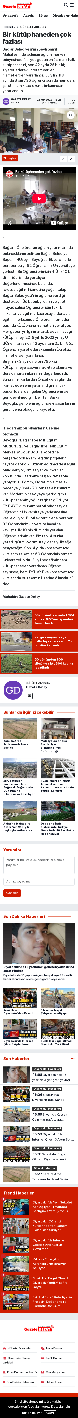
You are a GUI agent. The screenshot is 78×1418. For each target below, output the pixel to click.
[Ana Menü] (72, 5)
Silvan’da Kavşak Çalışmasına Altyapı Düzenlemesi (49, 1117)
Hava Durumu (54, 1348)
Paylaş (12, 158)
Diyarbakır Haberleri (47, 1069)
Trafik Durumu (54, 1358)
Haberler (9, 27)
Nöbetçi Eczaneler (20, 1348)
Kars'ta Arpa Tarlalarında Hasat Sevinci (16, 744)
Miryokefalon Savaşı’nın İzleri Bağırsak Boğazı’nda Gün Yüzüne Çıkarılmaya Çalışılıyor (19, 787)
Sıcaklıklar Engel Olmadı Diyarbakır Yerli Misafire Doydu (49, 1157)
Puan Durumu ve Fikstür (22, 1372)
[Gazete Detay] (13, 690)
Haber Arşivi (54, 1382)
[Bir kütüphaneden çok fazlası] (39, 130)
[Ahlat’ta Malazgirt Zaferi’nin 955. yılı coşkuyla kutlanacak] (20, 811)
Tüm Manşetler (55, 1372)
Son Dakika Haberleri (20, 1382)
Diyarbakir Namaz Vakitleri (17, 1360)
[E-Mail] (29, 696)
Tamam (50, 1413)
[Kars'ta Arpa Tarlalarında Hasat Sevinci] (20, 728)
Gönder (12, 893)
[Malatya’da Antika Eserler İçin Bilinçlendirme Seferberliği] (58, 728)
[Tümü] (73, 1058)
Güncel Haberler (33, 27)
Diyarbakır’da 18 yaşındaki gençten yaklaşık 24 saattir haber (52, 1078)
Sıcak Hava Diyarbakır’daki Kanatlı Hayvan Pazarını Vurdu (48, 1098)
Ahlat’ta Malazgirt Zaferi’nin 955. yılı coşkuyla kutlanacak (17, 827)
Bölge (43, 16)
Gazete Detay (36, 687)
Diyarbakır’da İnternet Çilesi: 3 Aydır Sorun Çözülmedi (53, 1137)
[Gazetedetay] (18, 5)
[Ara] (66, 5)
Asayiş (28, 16)
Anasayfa (10, 16)
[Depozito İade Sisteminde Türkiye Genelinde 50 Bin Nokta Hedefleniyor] (58, 811)
